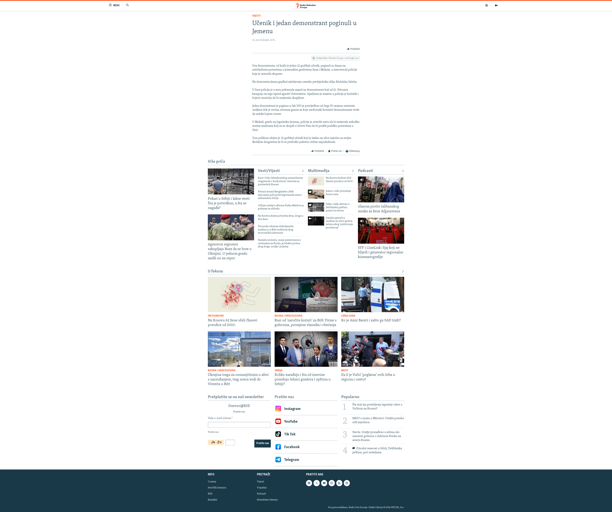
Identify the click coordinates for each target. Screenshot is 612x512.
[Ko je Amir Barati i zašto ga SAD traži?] (372, 294)
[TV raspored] (347, 483)
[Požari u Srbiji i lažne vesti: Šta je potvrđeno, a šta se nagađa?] (231, 181)
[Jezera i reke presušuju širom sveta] (316, 194)
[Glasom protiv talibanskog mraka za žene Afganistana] (381, 189)
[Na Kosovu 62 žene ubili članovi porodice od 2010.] (316, 181)
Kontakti (212, 500)
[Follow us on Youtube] (324, 483)
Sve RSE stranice (217, 488)
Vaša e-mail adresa (220, 418)
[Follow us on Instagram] (332, 483)
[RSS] (339, 483)
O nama (212, 482)
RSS (210, 494)
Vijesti (256, 15)
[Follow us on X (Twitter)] (316, 483)
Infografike (216, 316)
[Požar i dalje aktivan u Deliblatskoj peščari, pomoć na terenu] (316, 207)
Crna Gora (348, 316)
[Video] (496, 5)
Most (344, 370)
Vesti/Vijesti (269, 171)
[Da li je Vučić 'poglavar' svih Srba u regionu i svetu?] (372, 349)
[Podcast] (487, 5)
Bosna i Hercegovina (288, 316)
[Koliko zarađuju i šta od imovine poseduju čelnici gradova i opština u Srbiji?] (306, 349)
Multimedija (318, 171)
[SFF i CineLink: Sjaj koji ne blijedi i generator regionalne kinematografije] (381, 231)
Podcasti (365, 171)
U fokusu (215, 271)
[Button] (353, 49)
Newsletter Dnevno (267, 500)
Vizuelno (262, 488)
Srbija (278, 370)
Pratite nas (262, 443)
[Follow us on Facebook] (309, 483)
